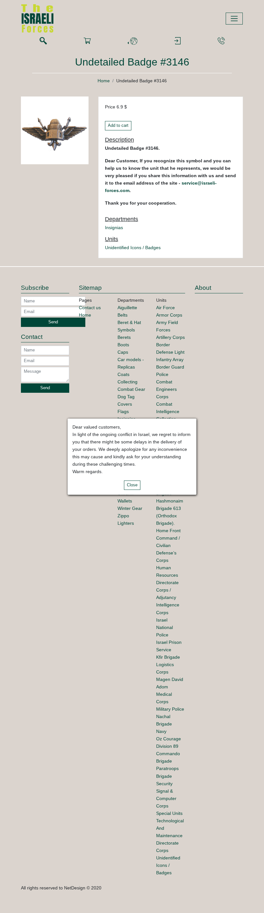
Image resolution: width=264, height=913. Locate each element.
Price (110, 106)
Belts (122, 315)
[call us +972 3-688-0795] (221, 41)
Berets (124, 337)
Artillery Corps (170, 337)
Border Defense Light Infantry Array (170, 352)
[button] (132, 41)
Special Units (169, 813)
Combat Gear (131, 389)
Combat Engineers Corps (166, 389)
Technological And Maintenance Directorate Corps (170, 835)
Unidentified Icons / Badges (133, 247)
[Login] (177, 41)
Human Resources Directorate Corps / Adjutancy (167, 582)
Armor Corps (169, 315)
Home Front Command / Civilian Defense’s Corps (168, 545)
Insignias (114, 227)
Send (53, 322)
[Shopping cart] (87, 41)
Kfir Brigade (168, 657)
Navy (161, 731)
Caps (123, 352)
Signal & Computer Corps (166, 798)
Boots (123, 344)
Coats (123, 374)
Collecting (127, 381)
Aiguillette (127, 307)
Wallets (125, 500)
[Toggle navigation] (234, 19)
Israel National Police (164, 627)
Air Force (165, 307)
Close (132, 485)
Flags (123, 411)
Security (164, 783)
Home (104, 80)
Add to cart (118, 125)
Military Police (170, 709)
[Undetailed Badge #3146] (55, 130)
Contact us (90, 307)
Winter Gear (130, 508)
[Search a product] (43, 41)
